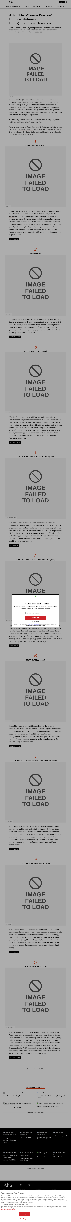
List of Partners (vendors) (8, 1209)
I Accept (24, 1214)
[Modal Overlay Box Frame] (35, 611)
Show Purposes (24, 1219)
